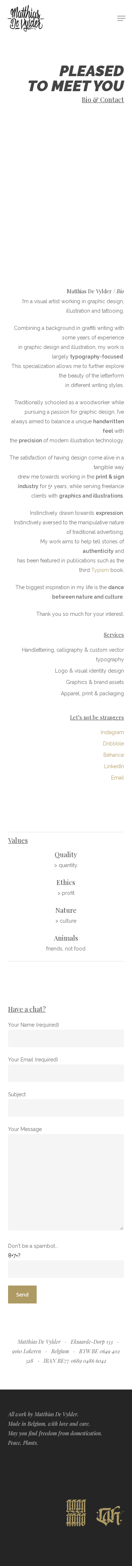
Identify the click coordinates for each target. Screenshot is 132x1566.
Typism (100, 570)
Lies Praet (109, 264)
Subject (17, 1094)
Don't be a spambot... (33, 1246)
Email (117, 778)
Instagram (112, 732)
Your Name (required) (33, 1025)
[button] (121, 18)
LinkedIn (114, 766)
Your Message (25, 1129)
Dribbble (113, 744)
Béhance (113, 755)
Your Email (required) (33, 1060)
